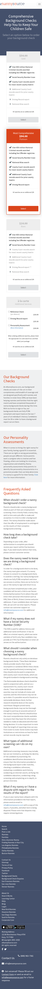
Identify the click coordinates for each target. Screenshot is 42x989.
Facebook (5, 870)
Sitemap (5, 862)
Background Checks (9, 876)
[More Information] (17, 328)
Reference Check (17, 312)
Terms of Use (7, 865)
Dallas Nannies (8, 850)
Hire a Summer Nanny (10, 840)
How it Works (7, 896)
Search (4, 829)
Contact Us (6, 860)
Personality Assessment (20, 325)
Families (5, 837)
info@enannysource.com (13, 610)
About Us (5, 893)
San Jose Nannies (9, 884)
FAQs (4, 901)
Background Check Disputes (13, 878)
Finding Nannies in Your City (13, 842)
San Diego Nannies (9, 914)
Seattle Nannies (8, 917)
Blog (4, 904)
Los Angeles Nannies (10, 845)
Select (23, 119)
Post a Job (6, 832)
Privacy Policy (7, 868)
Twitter (5, 873)
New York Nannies (9, 909)
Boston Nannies (8, 853)
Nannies (5, 834)
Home (4, 826)
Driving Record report (19, 318)
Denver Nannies (8, 886)
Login (4, 906)
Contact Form (8, 974)
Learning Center (8, 898)
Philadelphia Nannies (10, 848)
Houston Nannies (9, 912)
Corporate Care (8, 920)
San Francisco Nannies (10, 881)
